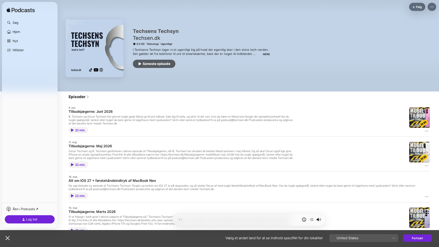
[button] (29, 23)
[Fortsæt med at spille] (311, 219)
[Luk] (7, 238)
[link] (79, 96)
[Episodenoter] (304, 219)
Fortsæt (417, 238)
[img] (21, 10)
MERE (266, 54)
